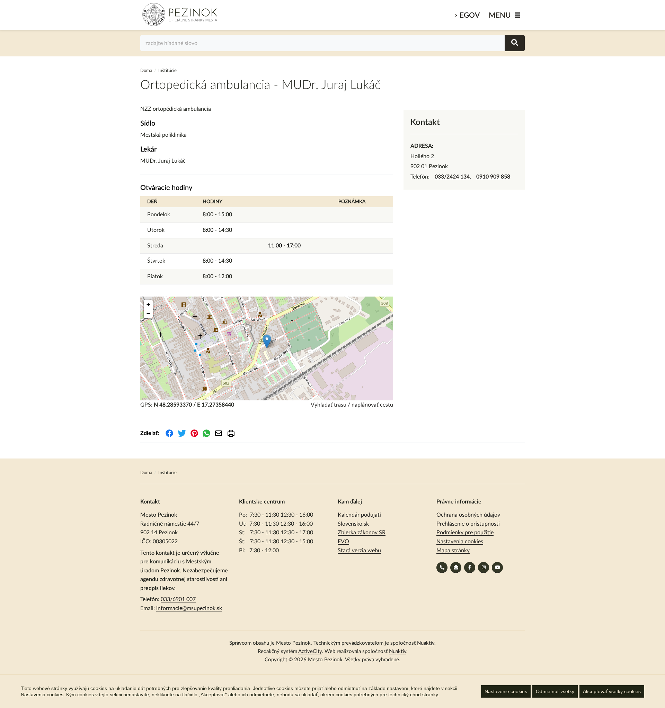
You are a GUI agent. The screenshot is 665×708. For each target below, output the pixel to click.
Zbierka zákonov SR (361, 532)
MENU (500, 15)
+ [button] (148, 304)
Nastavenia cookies (459, 541)
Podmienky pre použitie (465, 532)
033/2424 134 (452, 177)
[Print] (231, 433)
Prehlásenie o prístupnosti (468, 524)
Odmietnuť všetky (555, 691)
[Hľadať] (515, 43)
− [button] (148, 313)
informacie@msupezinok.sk (189, 608)
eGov (470, 15)
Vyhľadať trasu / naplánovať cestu (352, 405)
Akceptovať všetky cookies (612, 691)
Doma (146, 71)
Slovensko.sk (353, 524)
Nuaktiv (425, 643)
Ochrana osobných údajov (468, 515)
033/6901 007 (178, 599)
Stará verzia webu (359, 550)
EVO (343, 541)
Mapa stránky (453, 550)
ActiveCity (310, 651)
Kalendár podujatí (359, 515)
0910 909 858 (493, 177)
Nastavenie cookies (506, 691)
